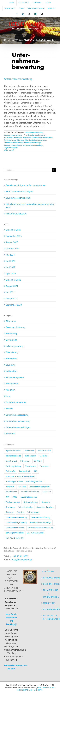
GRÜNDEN (49, 571)
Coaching (43, 455)
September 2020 (14, 304)
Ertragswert (42, 135)
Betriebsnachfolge (13, 455)
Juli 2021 (10, 292)
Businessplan (30, 455)
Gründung (10, 364)
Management (12, 383)
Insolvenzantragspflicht (40, 486)
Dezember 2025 (13, 229)
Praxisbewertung (10, 140)
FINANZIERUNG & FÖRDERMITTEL (48, 593)
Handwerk (45, 137)
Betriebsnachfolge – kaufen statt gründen (25, 185)
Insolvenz (22, 486)
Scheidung (20, 140)
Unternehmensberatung (17, 414)
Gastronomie (36, 137)
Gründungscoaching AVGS (18, 197)
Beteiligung (11, 333)
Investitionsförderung (30, 491)
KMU (51, 137)
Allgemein (11, 321)
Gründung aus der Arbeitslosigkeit (20, 476)
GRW (35, 471)
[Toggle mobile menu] (54, 21)
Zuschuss (10, 433)
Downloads (11, 339)
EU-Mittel (38, 460)
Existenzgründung (14, 346)
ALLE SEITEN (38, 690)
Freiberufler (27, 137)
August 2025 (12, 242)
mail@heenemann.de (22, 559)
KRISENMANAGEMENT (48, 609)
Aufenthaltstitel (44, 450)
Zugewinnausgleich (11, 147)
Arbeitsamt (29, 450)
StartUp (9, 408)
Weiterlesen (8, 150)
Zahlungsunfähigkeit (14, 532)
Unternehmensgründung (16, 522)
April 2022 (11, 273)
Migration (10, 389)
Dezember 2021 (13, 279)
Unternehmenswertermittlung (31, 145)
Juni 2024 (10, 261)
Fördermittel (12, 358)
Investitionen (11, 491)
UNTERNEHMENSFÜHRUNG (48, 583)
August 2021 (12, 286)
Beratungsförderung (15, 327)
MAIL (39, 687)
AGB (30, 690)
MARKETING (48, 603)
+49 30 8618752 (20, 556)
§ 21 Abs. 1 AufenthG (15, 537)
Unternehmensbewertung (18, 78)
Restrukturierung (31, 502)
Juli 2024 (10, 254)
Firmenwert (18, 137)
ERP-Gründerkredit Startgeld (19, 191)
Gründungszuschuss (34, 481)
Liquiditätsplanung (29, 496)
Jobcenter (47, 491)
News (8, 396)
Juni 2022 (10, 267)
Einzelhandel (32, 135)
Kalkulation (11, 371)
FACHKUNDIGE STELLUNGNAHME (48, 617)
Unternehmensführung (40, 517)
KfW (7, 496)
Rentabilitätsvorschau (16, 213)
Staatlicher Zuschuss (45, 507)
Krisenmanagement (15, 377)
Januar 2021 (12, 298)
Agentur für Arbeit (13, 450)
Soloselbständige (31, 140)
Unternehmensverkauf (12, 145)
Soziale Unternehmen (16, 402)
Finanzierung (8, 137)
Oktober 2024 (12, 248)
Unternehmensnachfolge (13, 135)
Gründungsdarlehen (14, 481)
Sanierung (46, 502)
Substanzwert (42, 140)
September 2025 (14, 236)
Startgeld (10, 512)
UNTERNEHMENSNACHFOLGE (48, 577)
